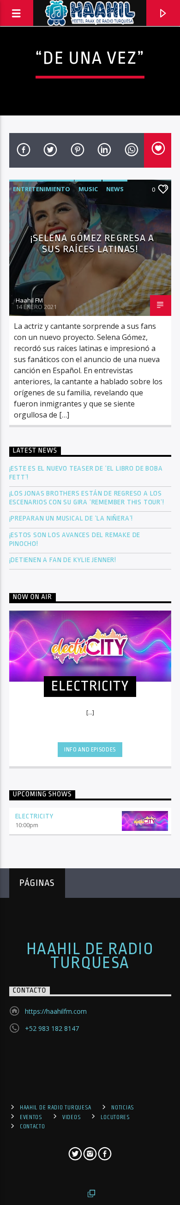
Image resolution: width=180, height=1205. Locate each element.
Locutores (115, 1117)
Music (88, 189)
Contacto (32, 1126)
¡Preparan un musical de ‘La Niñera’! (72, 518)
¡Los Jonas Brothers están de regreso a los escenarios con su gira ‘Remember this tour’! (87, 498)
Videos (71, 1117)
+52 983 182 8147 (52, 1028)
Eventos (31, 1117)
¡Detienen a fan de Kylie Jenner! (63, 560)
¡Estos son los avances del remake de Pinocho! (75, 539)
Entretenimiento (41, 189)
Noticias (122, 1107)
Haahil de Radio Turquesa (90, 956)
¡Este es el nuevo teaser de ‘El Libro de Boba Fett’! (86, 473)
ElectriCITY (34, 816)
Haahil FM (29, 300)
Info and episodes (90, 749)
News (115, 189)
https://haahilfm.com (56, 1011)
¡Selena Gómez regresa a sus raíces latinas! (92, 243)
